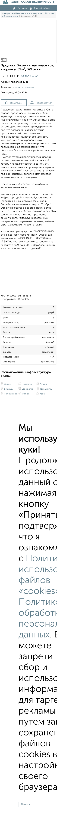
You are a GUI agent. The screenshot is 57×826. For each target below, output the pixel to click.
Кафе (42, 394)
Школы (7, 384)
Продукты (26, 384)
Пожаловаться (44, 103)
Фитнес (25, 394)
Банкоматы (27, 389)
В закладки (16, 103)
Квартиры (38, 13)
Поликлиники (10, 394)
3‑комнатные (10, 16)
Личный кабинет (42, 8)
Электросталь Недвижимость (15, 13)
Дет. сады (8, 389)
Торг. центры (45, 389)
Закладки (22, 8)
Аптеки (43, 384)
